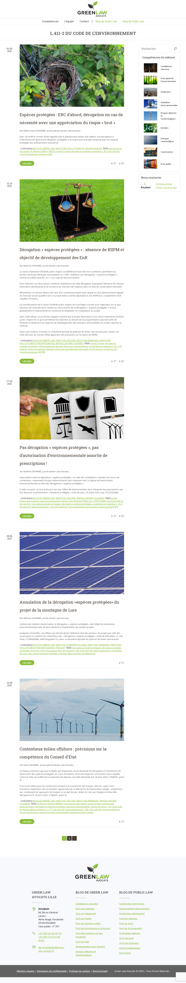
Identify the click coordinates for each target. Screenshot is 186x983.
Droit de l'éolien (65, 340)
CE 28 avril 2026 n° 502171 (43, 151)
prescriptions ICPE (108, 507)
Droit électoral (126, 938)
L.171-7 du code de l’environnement (65, 809)
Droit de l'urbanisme (86, 913)
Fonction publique (128, 918)
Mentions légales (25, 971)
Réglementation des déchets (90, 946)
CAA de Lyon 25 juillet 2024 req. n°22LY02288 (83, 501)
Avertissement (100, 971)
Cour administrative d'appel (46, 504)
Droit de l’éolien (84, 918)
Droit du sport (126, 923)
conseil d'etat (63, 151)
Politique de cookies (79, 971)
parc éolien (92, 507)
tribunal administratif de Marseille (76, 653)
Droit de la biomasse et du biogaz (93, 928)
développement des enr (51, 346)
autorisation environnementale (43, 501)
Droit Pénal (124, 953)
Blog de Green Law (44, 148)
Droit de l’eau (82, 941)
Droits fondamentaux (129, 948)
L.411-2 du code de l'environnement (67, 507)
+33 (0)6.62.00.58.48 (163, 184)
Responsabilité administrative (134, 908)
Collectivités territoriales (131, 903)
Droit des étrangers (129, 943)
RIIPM (41, 352)
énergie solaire (66, 650)
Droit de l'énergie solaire (71, 645)
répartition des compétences (54, 812)
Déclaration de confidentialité (52, 971)
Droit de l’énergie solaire (88, 923)
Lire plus (27, 163)
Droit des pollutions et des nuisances (79, 148)
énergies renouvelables (76, 346)
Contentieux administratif (132, 913)
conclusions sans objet (75, 803)
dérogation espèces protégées (86, 151)
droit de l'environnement (44, 650)
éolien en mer (98, 806)
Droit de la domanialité (130, 928)
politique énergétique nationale (71, 349)
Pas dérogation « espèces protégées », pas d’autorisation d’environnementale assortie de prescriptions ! (63, 455)
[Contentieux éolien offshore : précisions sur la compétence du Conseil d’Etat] (72, 710)
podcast (50, 349)
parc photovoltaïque (38, 653)
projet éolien (95, 349)
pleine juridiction (29, 812)
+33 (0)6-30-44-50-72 (49, 933)
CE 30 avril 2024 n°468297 (50, 803)
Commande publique (129, 933)
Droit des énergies (87, 340)
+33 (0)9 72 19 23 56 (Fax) (166, 187)
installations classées (100, 346)
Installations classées (70, 343)
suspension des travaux (81, 812)
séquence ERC (45, 154)
